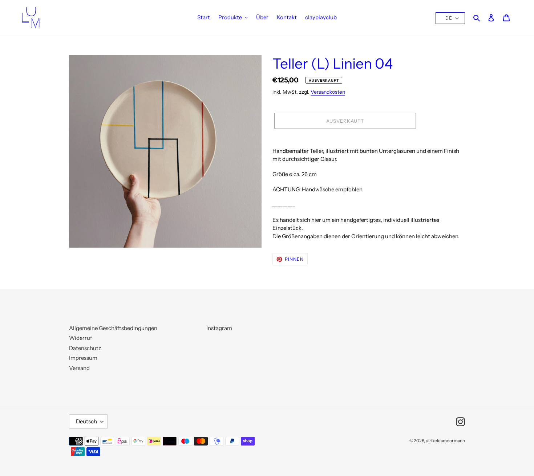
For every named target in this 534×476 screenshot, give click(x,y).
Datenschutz (85, 348)
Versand (79, 368)
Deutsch (86, 421)
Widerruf (80, 337)
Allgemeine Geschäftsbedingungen (113, 328)
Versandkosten (328, 92)
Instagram (219, 328)
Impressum (83, 357)
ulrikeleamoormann (445, 440)
